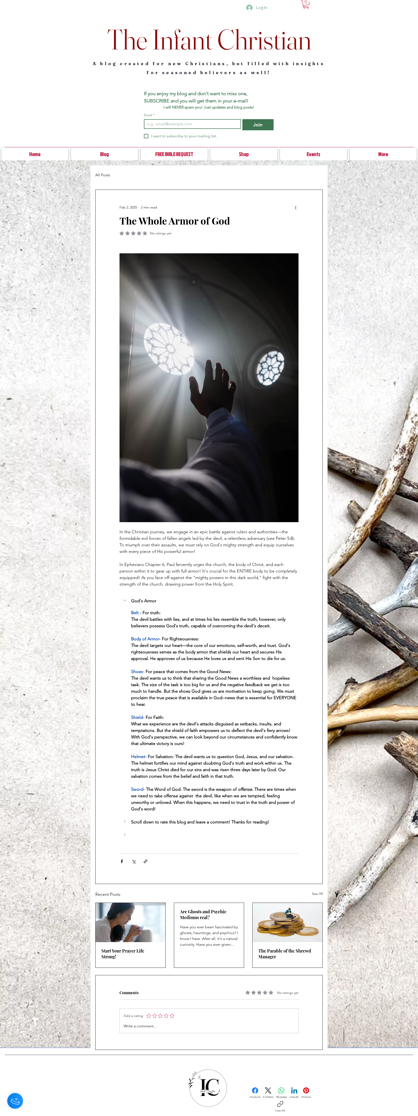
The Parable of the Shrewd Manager (284, 954)
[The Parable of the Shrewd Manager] (287, 922)
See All (317, 893)
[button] (306, 4)
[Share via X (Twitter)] (133, 861)
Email (149, 115)
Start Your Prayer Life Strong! (122, 954)
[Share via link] (145, 861)
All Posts (102, 175)
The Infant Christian (209, 39)
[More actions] (296, 207)
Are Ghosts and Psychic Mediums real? (203, 914)
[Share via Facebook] (121, 861)
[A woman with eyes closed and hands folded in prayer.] (130, 922)
